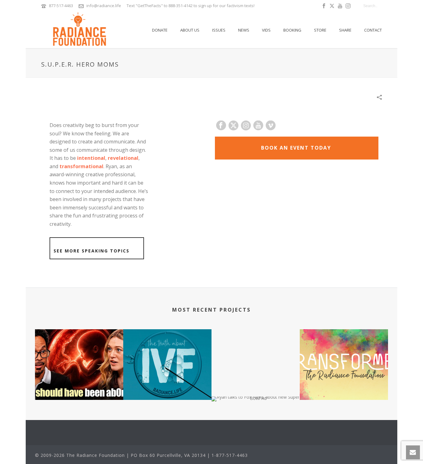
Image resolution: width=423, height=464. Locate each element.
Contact (373, 30)
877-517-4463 (61, 5)
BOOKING (292, 30)
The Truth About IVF (167, 376)
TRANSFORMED (344, 376)
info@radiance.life (103, 5)
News (243, 30)
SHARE (345, 30)
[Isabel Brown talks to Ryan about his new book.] (79, 353)
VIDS (266, 30)
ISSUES (218, 30)
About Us (189, 30)
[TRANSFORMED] (344, 353)
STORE (320, 30)
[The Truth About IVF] (167, 353)
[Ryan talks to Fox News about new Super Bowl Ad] (256, 418)
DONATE (160, 30)
